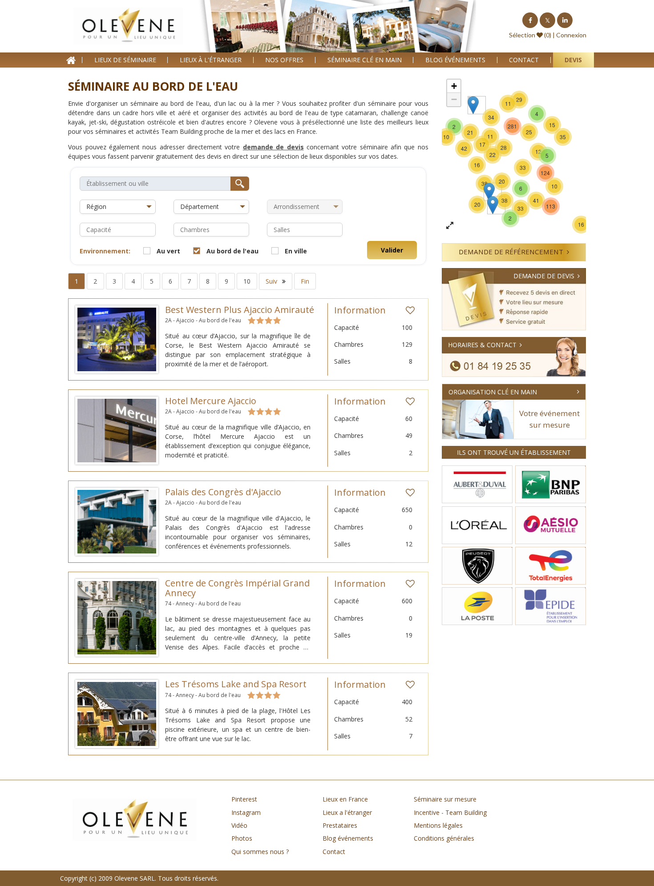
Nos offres (284, 60)
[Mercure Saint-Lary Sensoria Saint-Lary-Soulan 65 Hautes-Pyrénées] (492, 205)
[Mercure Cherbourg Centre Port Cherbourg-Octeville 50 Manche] (473, 105)
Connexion (571, 35)
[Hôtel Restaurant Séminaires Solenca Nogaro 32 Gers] (489, 192)
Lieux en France (345, 799)
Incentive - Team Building (450, 812)
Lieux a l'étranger (347, 812)
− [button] (454, 99)
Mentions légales (438, 825)
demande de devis (273, 147)
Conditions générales (444, 838)
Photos (241, 838)
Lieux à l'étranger (211, 60)
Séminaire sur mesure (445, 799)
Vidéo (239, 825)
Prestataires (340, 825)
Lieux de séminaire (125, 60)
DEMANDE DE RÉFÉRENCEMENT (511, 251)
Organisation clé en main (492, 392)
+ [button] (454, 86)
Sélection (522, 35)
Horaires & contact (482, 345)
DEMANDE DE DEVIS (543, 276)
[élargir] (449, 226)
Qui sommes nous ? (260, 851)
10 (246, 281)
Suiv (272, 281)
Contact (524, 60)
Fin (305, 281)
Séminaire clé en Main (364, 60)
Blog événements (455, 60)
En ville (296, 251)
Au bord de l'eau (232, 251)
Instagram (246, 812)
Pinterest (244, 799)
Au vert (168, 251)
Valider (392, 250)
